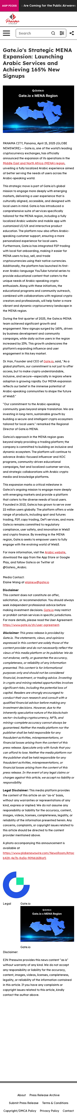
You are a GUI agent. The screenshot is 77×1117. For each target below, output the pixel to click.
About (21, 1095)
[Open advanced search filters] (61, 33)
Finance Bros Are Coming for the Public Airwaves (40, 5)
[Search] (53, 33)
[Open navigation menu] (6, 33)
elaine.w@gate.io (37, 582)
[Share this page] (71, 33)
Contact (68, 1111)
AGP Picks (9, 5)
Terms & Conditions (55, 1103)
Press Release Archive (44, 1095)
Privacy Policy (49, 1111)
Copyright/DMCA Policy (19, 1111)
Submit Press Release (23, 1103)
